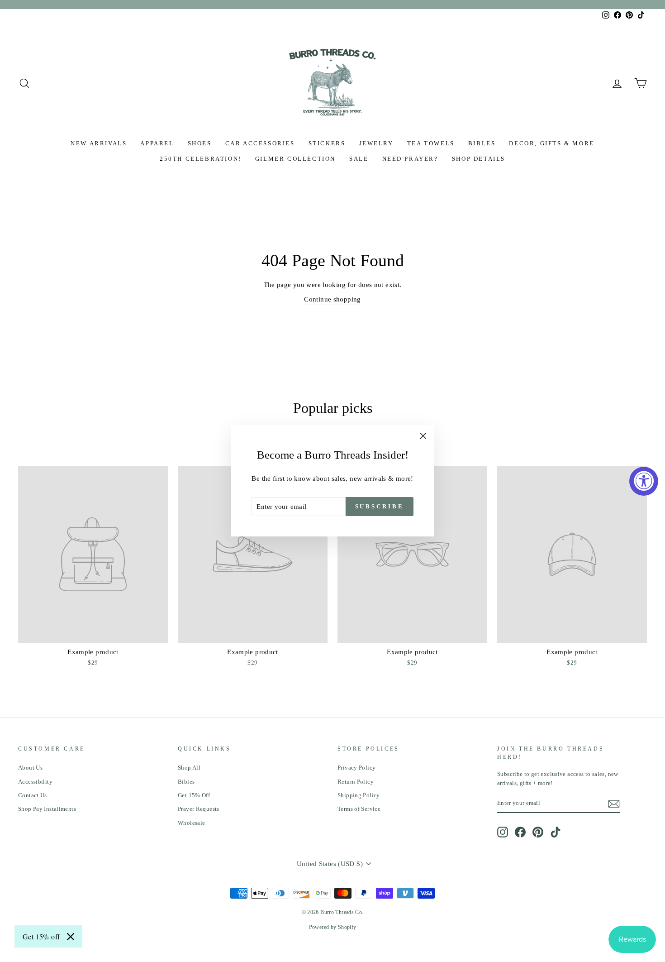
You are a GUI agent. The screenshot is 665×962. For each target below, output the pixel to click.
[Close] (70, 936)
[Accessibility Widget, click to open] (643, 481)
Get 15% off (41, 936)
